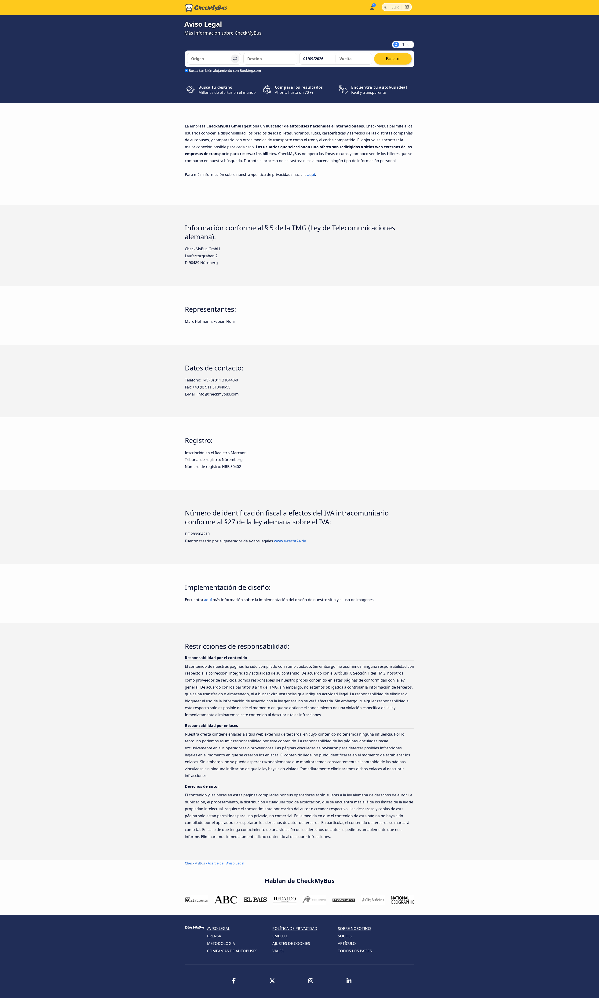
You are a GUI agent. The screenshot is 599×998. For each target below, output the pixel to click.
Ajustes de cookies (291, 943)
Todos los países (355, 951)
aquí (311, 174)
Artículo (347, 943)
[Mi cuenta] (372, 7)
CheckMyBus (195, 863)
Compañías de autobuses (232, 951)
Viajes (278, 951)
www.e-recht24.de (290, 541)
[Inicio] (206, 8)
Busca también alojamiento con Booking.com (225, 70)
